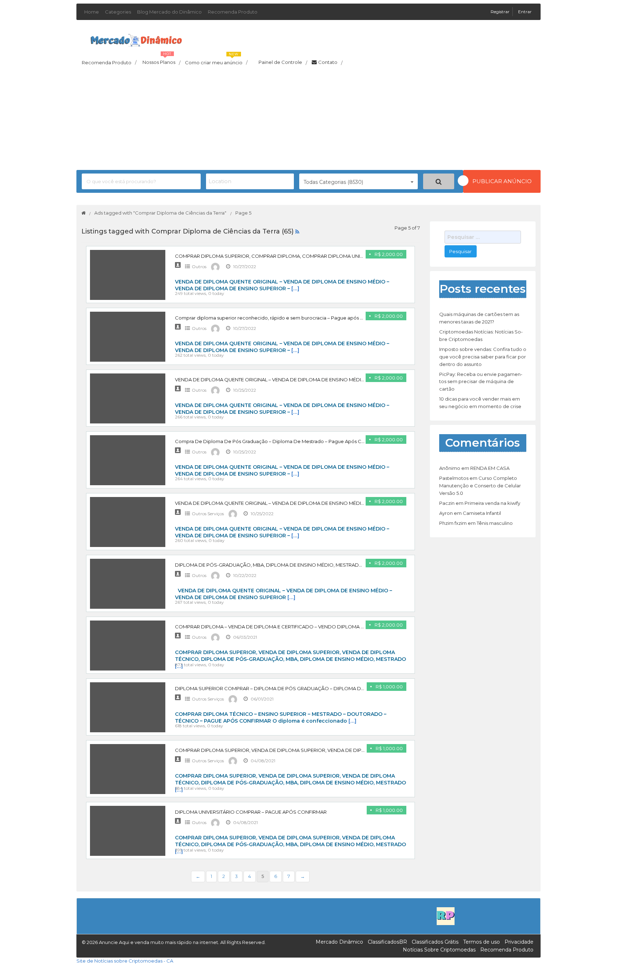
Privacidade (519, 942)
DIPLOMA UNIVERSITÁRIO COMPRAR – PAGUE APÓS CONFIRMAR (251, 812)
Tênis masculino (495, 523)
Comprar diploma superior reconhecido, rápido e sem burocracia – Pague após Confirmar (279, 318)
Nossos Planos (161, 60)
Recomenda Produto (232, 12)
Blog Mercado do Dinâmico (169, 12)
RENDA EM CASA (490, 468)
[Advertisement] (308, 120)
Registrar (501, 11)
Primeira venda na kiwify (492, 503)
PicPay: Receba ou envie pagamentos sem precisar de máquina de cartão (480, 381)
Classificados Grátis (435, 942)
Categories (118, 12)
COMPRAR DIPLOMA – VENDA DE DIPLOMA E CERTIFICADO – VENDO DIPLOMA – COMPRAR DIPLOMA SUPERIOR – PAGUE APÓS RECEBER (336, 626)
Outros (199, 266)
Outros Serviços (208, 513)
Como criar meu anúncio (216, 60)
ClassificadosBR (387, 942)
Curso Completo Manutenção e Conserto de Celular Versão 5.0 (480, 485)
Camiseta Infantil (482, 513)
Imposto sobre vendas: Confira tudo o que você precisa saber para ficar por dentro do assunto (482, 356)
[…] (295, 288)
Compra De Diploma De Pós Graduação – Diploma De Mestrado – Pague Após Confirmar (278, 441)
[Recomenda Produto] (446, 915)
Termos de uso (481, 942)
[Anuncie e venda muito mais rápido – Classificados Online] (136, 39)
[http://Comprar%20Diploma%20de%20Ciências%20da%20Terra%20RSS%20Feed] (297, 231)
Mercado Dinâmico (339, 942)
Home (91, 12)
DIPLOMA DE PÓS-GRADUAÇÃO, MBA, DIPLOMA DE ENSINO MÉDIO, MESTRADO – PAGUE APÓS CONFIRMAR (302, 565)
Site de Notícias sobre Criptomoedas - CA (124, 961)
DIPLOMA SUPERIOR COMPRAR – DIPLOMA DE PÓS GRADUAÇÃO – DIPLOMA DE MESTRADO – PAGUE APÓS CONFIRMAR (316, 688)
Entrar (525, 11)
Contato (330, 62)
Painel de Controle (283, 62)
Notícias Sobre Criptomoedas (439, 950)
